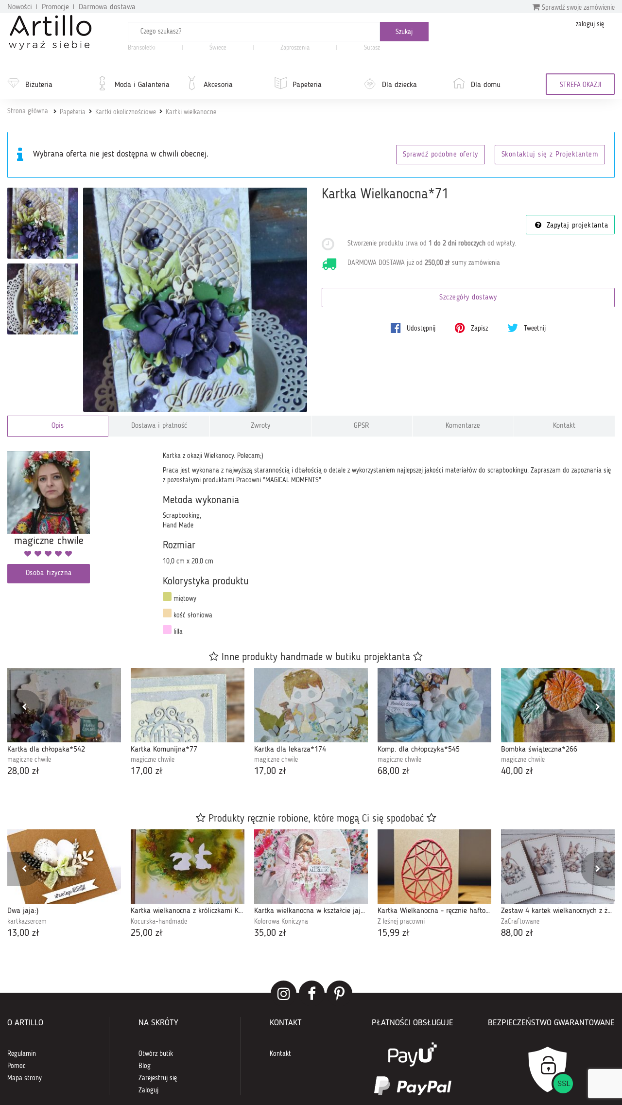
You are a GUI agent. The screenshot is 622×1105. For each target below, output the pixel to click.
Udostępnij (420, 328)
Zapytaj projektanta (576, 225)
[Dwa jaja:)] (64, 866)
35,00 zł (270, 933)
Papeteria (307, 85)
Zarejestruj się (157, 1078)
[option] (64, 723)
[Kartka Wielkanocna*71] (195, 300)
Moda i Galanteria (142, 85)
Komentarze (463, 426)
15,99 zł (394, 933)
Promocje (55, 7)
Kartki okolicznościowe (125, 112)
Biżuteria (38, 85)
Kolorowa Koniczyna (281, 921)
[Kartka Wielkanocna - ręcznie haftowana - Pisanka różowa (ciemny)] (434, 866)
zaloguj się (590, 24)
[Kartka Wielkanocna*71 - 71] (42, 223)
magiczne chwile (29, 759)
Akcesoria (218, 85)
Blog (144, 1066)
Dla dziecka (399, 85)
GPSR (361, 426)
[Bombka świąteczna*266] (558, 705)
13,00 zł (23, 933)
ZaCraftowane (520, 921)
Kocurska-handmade (159, 921)
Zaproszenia (295, 48)
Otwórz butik (155, 1054)
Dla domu (486, 85)
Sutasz (372, 48)
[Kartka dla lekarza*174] (311, 705)
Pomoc (16, 1066)
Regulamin (21, 1054)
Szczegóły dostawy (468, 297)
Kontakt (564, 426)
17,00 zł (147, 771)
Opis (58, 426)
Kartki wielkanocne (191, 112)
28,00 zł (23, 771)
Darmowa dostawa (107, 7)
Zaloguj (148, 1090)
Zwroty (260, 426)
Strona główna (27, 111)
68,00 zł (394, 771)
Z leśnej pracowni (401, 921)
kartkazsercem (27, 921)
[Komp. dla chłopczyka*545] (434, 705)
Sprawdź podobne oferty (440, 154)
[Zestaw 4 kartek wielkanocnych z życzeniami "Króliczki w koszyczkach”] (558, 866)
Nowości (19, 7)
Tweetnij (534, 328)
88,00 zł (517, 933)
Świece (217, 48)
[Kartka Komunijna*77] (187, 705)
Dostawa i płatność (159, 426)
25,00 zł (147, 933)
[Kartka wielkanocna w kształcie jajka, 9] (311, 866)
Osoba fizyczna (49, 573)
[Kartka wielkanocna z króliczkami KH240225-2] (187, 866)
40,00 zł (517, 771)
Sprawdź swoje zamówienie (577, 7)
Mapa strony (24, 1078)
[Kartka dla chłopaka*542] (64, 705)
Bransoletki (142, 48)
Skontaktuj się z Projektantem (550, 154)
